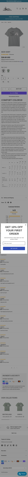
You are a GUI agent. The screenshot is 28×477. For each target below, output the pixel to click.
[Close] (25, 224)
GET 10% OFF (14, 248)
